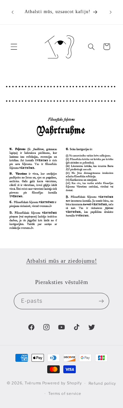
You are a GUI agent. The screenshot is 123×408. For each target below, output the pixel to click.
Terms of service (64, 393)
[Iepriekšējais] (12, 12)
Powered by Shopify (62, 383)
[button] (13, 46)
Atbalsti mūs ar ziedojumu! (61, 260)
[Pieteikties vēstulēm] (101, 301)
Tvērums (33, 383)
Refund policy (102, 383)
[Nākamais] (110, 12)
